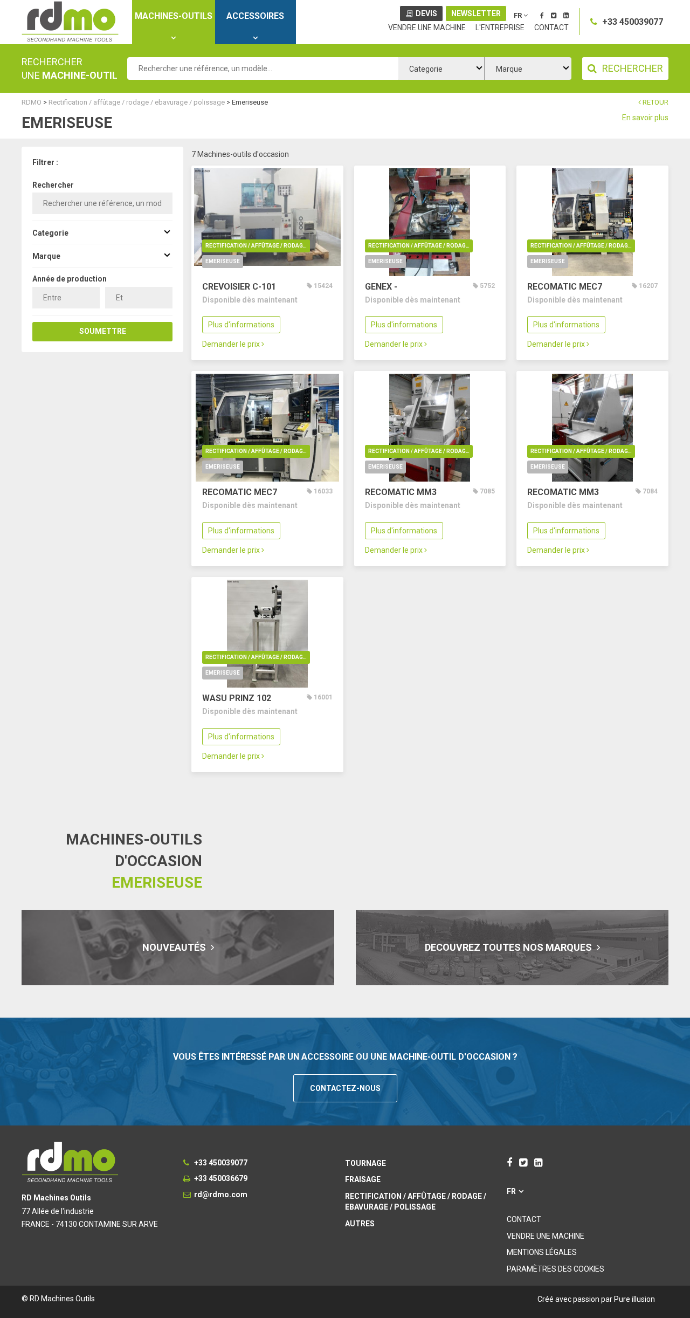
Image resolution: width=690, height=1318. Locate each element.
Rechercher (53, 185)
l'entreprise (500, 27)
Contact (551, 27)
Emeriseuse (222, 261)
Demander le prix (231, 344)
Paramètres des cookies (555, 1269)
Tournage (365, 1163)
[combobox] (441, 68)
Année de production (69, 278)
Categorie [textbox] (426, 69)
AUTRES (360, 1223)
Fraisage (363, 1179)
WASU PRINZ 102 (236, 698)
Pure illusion (634, 1299)
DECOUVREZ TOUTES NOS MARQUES (509, 947)
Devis (426, 13)
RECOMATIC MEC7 (564, 287)
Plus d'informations (241, 324)
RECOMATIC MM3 (401, 492)
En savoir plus (645, 117)
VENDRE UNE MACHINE (427, 27)
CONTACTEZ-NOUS (345, 1088)
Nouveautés (175, 947)
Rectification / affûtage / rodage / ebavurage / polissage (257, 246)
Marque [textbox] (509, 69)
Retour (654, 102)
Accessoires (255, 16)
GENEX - (381, 287)
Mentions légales (542, 1252)
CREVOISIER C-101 (239, 287)
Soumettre (102, 331)
